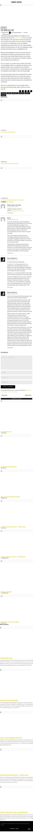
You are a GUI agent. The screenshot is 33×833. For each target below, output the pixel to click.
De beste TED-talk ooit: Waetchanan (10, 622)
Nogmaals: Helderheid (6, 592)
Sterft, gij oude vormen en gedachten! (10, 497)
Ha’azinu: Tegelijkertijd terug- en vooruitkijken (13, 557)
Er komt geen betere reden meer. (9, 467)
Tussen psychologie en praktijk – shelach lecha (13, 527)
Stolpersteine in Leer (6, 432)
